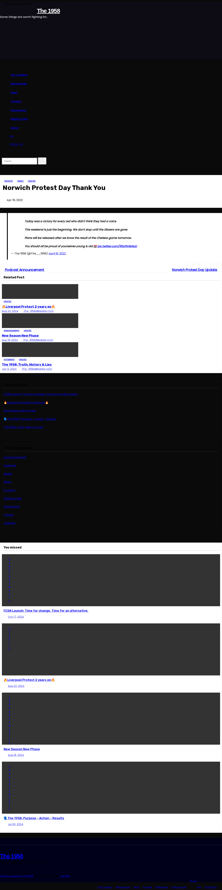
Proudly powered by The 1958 (16, 876)
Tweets (20, 181)
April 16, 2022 (57, 253)
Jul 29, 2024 (15, 824)
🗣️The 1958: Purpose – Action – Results (30, 419)
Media (8, 474)
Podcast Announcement (24, 269)
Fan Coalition (19, 75)
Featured (10, 465)
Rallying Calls (19, 119)
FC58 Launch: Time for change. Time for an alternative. (41, 394)
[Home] (114, 66)
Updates (32, 181)
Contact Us (16, 144)
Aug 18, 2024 (10, 340)
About (15, 128)
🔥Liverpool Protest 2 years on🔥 (28, 307)
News (14, 92)
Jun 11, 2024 (9, 369)
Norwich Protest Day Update (195, 269)
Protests (16, 101)
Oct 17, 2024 (16, 617)
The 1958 (48, 10)
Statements (18, 110)
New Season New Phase (20, 336)
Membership (19, 84)
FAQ (12, 136)
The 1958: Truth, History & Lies (27, 365)
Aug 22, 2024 (10, 311)
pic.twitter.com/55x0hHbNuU (117, 246)
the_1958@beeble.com (39, 311)
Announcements (11, 330)
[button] (1, 153)
